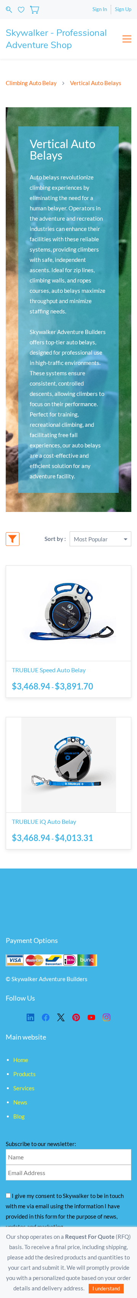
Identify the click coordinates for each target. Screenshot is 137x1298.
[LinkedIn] (30, 1017)
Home (20, 1059)
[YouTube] (91, 1017)
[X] (61, 1017)
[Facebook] (45, 1017)
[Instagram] (106, 1017)
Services (24, 1088)
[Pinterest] (76, 1017)
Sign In (99, 9)
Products (24, 1073)
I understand (106, 1288)
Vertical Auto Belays (95, 82)
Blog (19, 1116)
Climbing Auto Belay (31, 82)
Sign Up (123, 9)
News (20, 1102)
